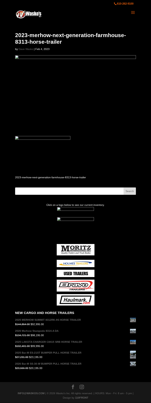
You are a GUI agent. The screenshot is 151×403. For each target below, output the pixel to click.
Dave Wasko (26, 49)
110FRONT (81, 397)
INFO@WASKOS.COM (31, 393)
